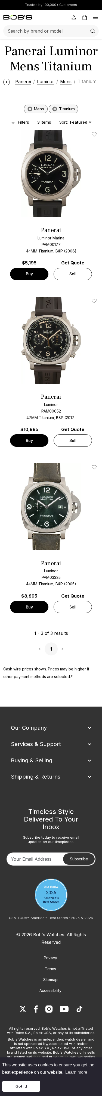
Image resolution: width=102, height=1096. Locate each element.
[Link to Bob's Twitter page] (22, 1009)
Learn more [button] (76, 1072)
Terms (50, 968)
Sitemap (50, 979)
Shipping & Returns (35, 776)
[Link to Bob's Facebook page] (36, 1009)
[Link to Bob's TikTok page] (79, 1009)
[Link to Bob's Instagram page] (49, 1009)
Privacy (50, 958)
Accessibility (50, 990)
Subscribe (79, 859)
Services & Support (36, 744)
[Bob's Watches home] (17, 17)
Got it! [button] (21, 1086)
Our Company (29, 728)
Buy (29, 273)
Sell (72, 273)
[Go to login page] (73, 17)
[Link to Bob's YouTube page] (64, 1009)
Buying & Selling (31, 760)
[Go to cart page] (84, 17)
